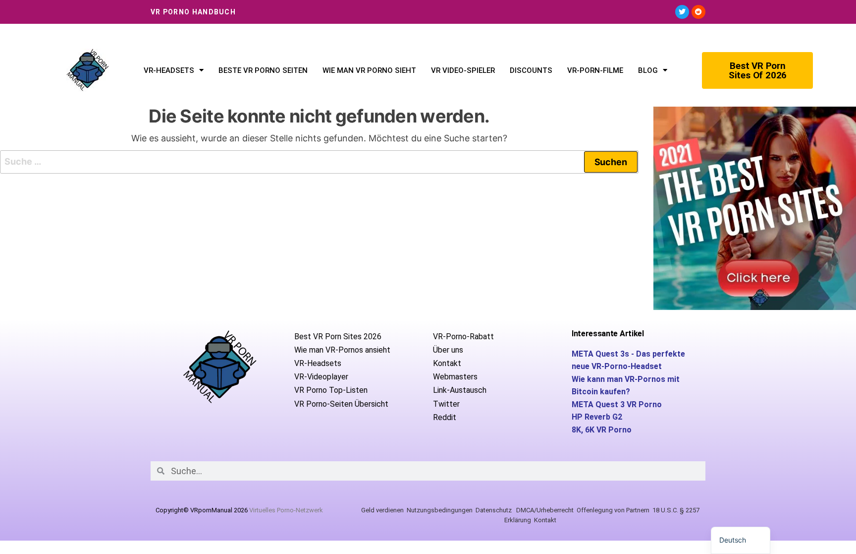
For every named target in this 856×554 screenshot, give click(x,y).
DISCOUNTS (531, 70)
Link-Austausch (459, 390)
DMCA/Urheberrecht (545, 510)
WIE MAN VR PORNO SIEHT (369, 70)
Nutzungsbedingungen (439, 510)
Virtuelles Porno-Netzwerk (286, 510)
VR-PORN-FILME (595, 70)
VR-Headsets (317, 363)
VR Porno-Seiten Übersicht (341, 404)
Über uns (448, 350)
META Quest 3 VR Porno (617, 404)
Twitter (446, 404)
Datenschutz (495, 510)
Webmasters (455, 376)
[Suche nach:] (319, 162)
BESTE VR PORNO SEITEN (263, 70)
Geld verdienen (382, 510)
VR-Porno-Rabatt (463, 336)
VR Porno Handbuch (193, 12)
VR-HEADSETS (169, 70)
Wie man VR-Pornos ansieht (342, 350)
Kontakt (447, 363)
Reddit (444, 417)
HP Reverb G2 (597, 417)
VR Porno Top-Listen (331, 390)
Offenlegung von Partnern (613, 510)
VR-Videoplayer (321, 376)
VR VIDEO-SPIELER (463, 70)
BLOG (648, 70)
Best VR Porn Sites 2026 (337, 336)
